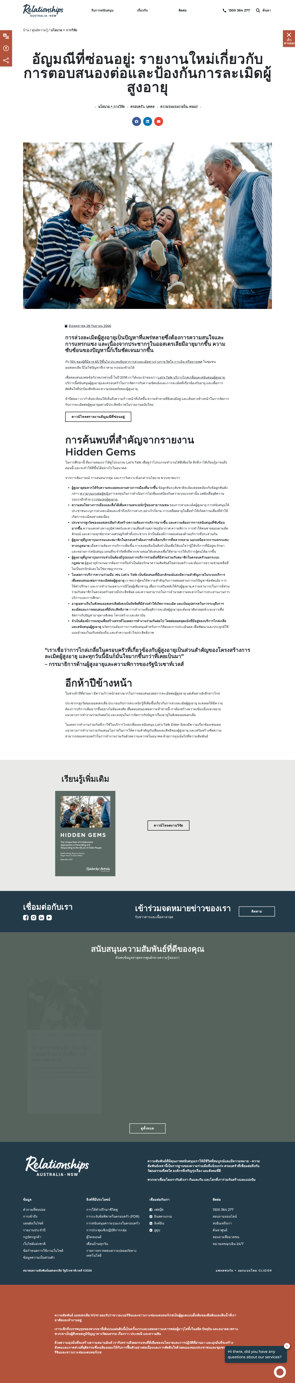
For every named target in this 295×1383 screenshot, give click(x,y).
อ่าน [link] (49, 1104)
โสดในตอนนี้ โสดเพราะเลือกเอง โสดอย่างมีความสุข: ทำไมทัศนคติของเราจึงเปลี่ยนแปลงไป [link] (229, 1052)
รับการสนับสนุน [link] (102, 10)
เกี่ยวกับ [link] (142, 10)
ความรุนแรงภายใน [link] (173, 106)
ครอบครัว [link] (137, 106)
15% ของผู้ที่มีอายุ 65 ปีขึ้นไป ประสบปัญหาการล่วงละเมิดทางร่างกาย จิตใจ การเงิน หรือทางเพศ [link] (136, 362)
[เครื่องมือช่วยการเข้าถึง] (6, 36)
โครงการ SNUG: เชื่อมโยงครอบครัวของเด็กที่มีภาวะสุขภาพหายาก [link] (60, 1054)
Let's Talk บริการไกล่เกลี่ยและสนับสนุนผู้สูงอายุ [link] (191, 377)
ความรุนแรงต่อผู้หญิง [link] (95, 493)
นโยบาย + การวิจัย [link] (111, 106)
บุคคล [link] (150, 106)
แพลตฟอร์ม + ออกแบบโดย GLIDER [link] (244, 1270)
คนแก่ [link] (193, 106)
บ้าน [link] (26, 30)
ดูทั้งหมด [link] (147, 1128)
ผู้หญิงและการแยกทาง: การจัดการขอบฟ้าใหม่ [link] (143, 1046)
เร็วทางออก (289, 41)
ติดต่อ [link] (183, 10)
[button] (136, 121)
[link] (43, 10)
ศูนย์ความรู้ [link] (40, 30)
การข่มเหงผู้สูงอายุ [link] (104, 499)
